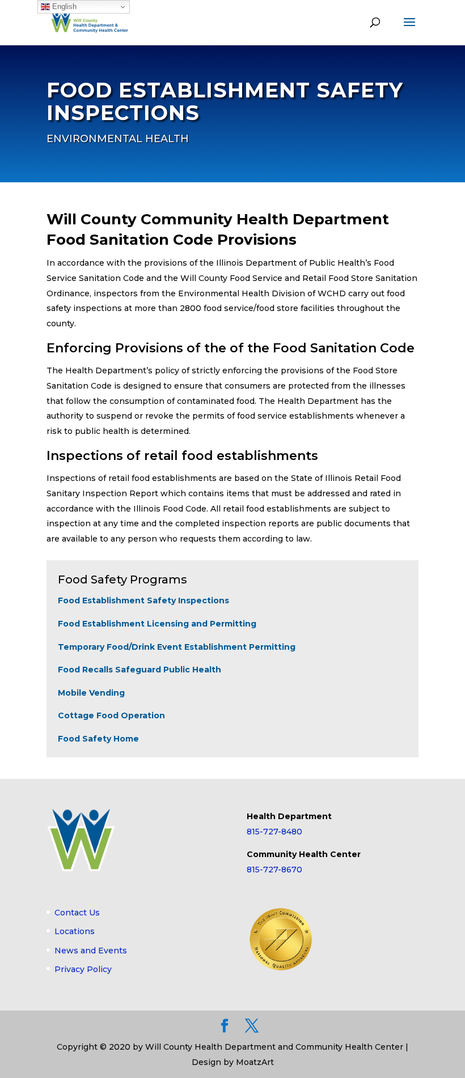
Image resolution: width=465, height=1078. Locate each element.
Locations (74, 931)
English (63, 6)
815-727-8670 (274, 869)
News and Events (90, 950)
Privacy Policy (83, 969)
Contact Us (77, 912)
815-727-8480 (274, 831)
